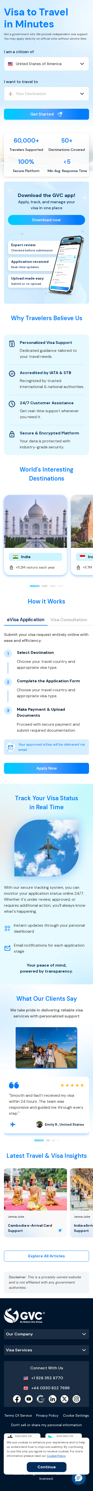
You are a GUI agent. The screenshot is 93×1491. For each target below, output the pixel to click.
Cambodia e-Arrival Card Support (30, 1228)
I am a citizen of (19, 51)
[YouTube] (29, 1399)
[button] (79, 1478)
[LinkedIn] (53, 1399)
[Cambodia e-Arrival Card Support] (35, 1189)
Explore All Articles (46, 1256)
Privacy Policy (47, 1415)
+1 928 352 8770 (47, 1378)
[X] (64, 1399)
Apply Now (46, 768)
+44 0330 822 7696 (50, 1388)
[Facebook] (17, 1399)
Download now (46, 219)
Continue (46, 1467)
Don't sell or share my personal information (46, 1425)
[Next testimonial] (13, 1124)
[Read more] (60, 1230)
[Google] (41, 1399)
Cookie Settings (76, 1415)
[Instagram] (76, 1399)
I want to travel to (21, 81)
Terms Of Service (18, 1415)
